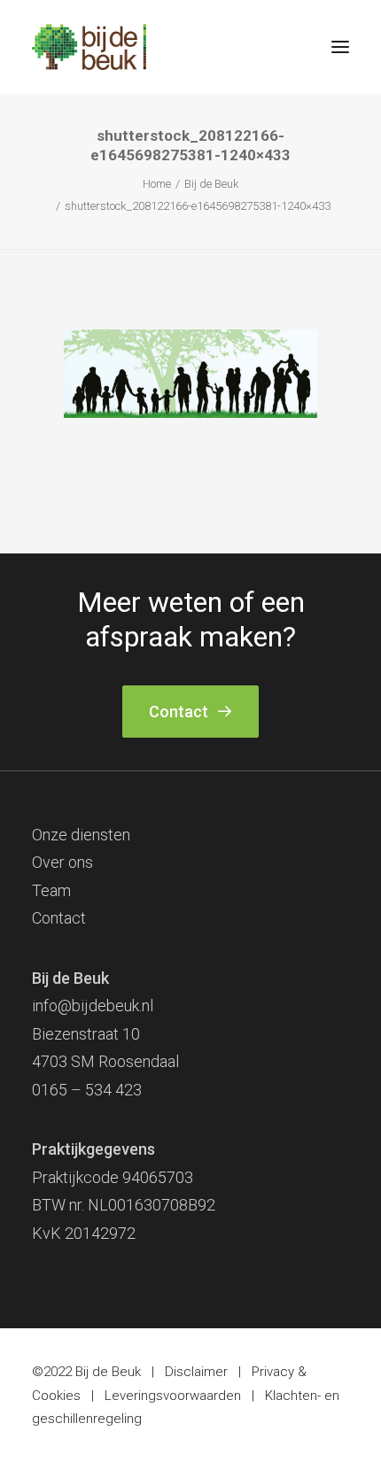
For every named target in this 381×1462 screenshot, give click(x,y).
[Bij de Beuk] (89, 47)
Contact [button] (178, 711)
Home (157, 183)
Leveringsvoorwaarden (173, 1396)
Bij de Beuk (211, 183)
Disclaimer (196, 1372)
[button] (340, 47)
